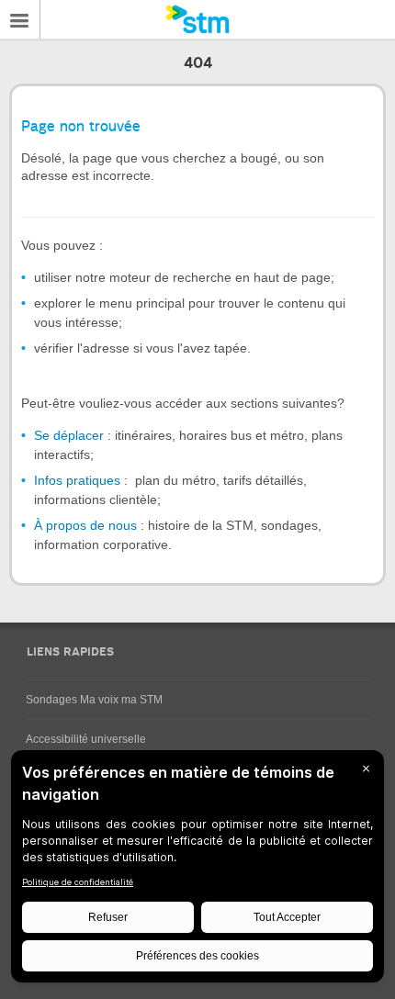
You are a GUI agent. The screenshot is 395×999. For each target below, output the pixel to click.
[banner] (197, 19)
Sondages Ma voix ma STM (94, 699)
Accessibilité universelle (86, 739)
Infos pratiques (77, 480)
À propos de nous (85, 525)
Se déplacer (69, 435)
